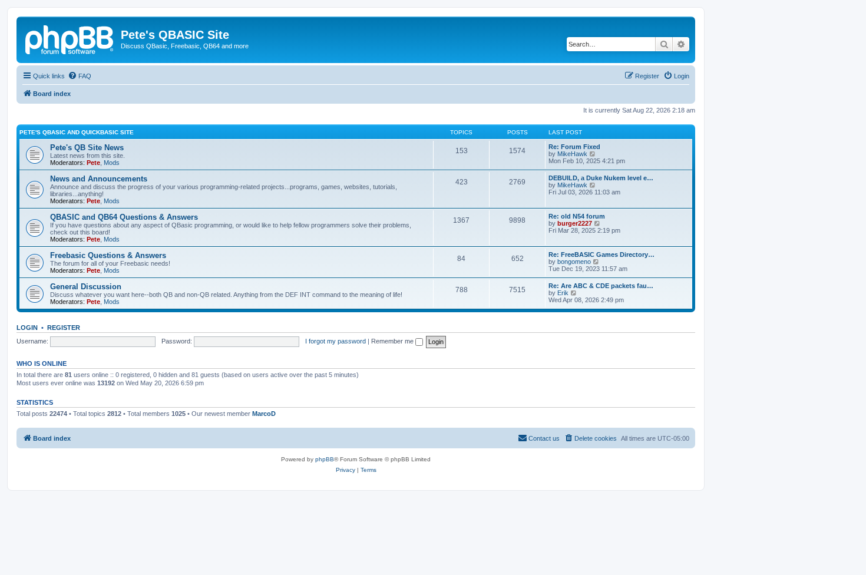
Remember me (393, 341)
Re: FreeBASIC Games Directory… (601, 254)
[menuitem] (79, 76)
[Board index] (70, 38)
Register (63, 327)
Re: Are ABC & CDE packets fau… (600, 285)
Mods (112, 162)
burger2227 (574, 223)
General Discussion (85, 286)
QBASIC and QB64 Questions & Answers (124, 217)
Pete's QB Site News (87, 147)
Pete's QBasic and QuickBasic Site (76, 132)
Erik (562, 292)
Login (27, 327)
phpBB (324, 459)
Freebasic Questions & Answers (108, 255)
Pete (93, 162)
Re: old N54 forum (576, 216)
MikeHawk (572, 153)
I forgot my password (335, 341)
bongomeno (574, 261)
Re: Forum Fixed (574, 146)
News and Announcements (98, 178)
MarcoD (264, 413)
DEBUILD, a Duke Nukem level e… (600, 177)
